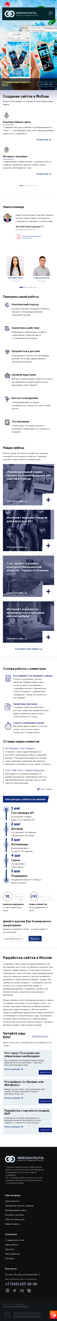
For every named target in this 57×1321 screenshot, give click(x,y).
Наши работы (11, 1244)
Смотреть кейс (15, 501)
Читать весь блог (40, 1036)
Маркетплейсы (12, 1224)
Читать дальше (12, 1069)
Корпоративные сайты (16, 1210)
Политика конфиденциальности (16, 1306)
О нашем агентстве (14, 1240)
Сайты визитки (12, 1201)
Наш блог (9, 1249)
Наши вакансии (12, 1254)
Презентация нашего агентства (32, 237)
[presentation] (38, 95)
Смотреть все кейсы (27, 648)
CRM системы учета (14, 1219)
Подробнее (42, 139)
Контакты (9, 1258)
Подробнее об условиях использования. (27, 1317)
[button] (21, 185)
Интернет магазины (14, 1215)
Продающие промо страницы (19, 1205)
